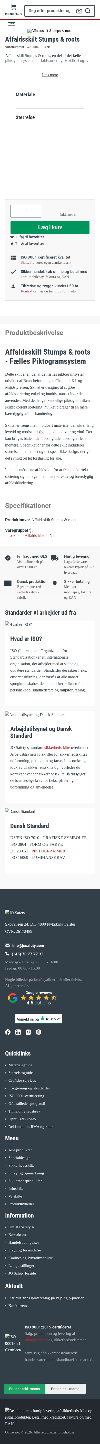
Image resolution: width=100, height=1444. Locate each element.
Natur (54, 535)
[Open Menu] (11, 22)
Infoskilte (12, 535)
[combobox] (59, 11)
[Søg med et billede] (79, 11)
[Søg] (88, 11)
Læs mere (50, 75)
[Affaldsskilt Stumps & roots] (50, 30)
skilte (21, 592)
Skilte (25, 262)
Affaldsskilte (35, 535)
